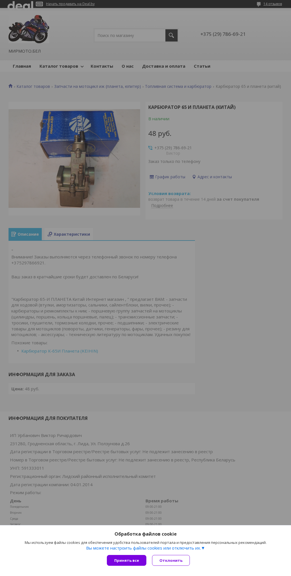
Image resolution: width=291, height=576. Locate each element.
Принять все (126, 560)
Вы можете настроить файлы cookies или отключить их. (143, 547)
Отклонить (170, 560)
